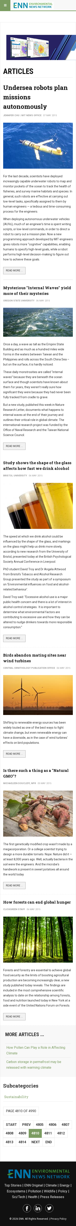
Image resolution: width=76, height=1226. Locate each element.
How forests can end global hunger (37, 902)
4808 (9, 1133)
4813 (9, 1142)
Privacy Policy (58, 1218)
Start (11, 1125)
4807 (65, 1125)
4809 (22, 1133)
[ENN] (33, 5)
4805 (39, 1125)
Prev (26, 1125)
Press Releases (52, 1197)
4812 (61, 1133)
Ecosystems (16, 1191)
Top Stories (13, 1185)
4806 (52, 1125)
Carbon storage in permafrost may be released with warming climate (33, 1065)
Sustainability (16, 1097)
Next (35, 1142)
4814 (22, 1142)
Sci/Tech (18, 1197)
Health (32, 1197)
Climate (51, 1185)
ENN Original (33, 1185)
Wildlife (49, 1191)
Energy (65, 1185)
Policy (62, 1191)
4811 (48, 1133)
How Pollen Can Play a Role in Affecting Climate (35, 1050)
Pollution (34, 1191)
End (48, 1142)
